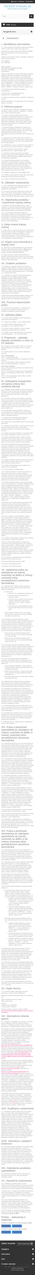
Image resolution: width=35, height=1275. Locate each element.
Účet (3, 1259)
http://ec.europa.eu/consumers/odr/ (10, 1068)
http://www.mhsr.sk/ (23, 1051)
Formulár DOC (17, 1226)
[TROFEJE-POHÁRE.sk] (17, 7)
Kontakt (14, 1)
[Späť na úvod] (3, 38)
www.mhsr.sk (14, 1101)
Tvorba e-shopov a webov (17, 1270)
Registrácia (30, 1)
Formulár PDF (6, 1226)
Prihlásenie (21, 1)
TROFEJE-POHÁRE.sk (17, 1268)
